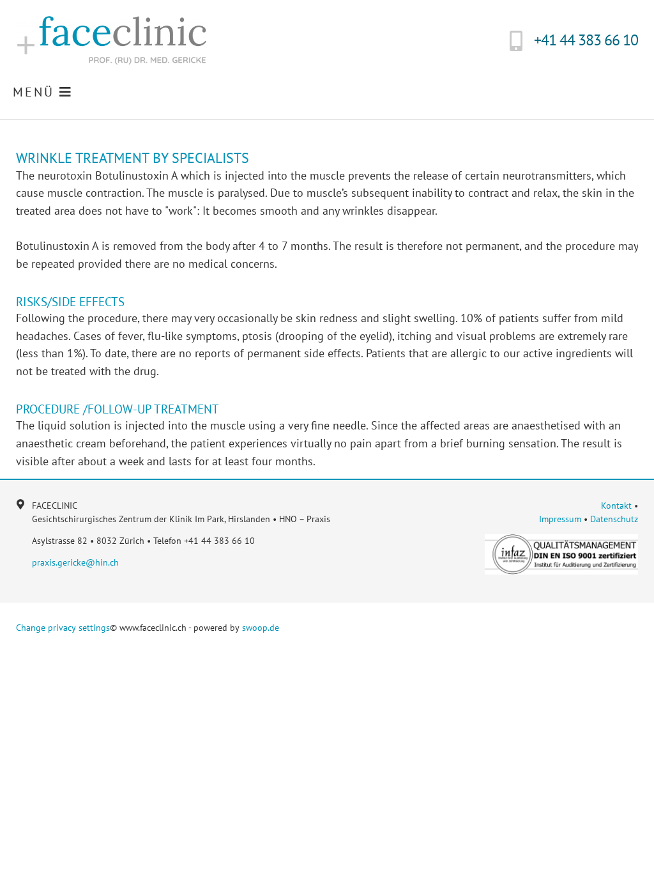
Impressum (560, 519)
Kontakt (616, 505)
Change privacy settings (63, 627)
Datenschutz (614, 519)
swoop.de (260, 627)
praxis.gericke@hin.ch (75, 562)
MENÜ (36, 92)
